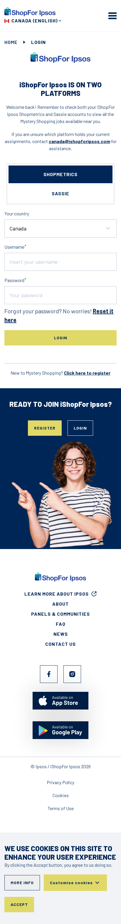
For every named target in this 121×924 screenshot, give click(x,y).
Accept (19, 904)
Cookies (61, 795)
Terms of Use (61, 808)
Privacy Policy (60, 782)
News (60, 634)
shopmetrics (60, 174)
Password (14, 280)
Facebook (49, 674)
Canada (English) (34, 20)
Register (45, 427)
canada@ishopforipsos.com (79, 141)
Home (11, 42)
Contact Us (60, 644)
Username (14, 247)
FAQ (60, 624)
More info (22, 882)
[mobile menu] (112, 15)
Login (80, 427)
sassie (60, 193)
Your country (16, 213)
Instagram (72, 674)
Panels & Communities (60, 614)
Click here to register (87, 373)
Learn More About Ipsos (56, 594)
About (60, 604)
